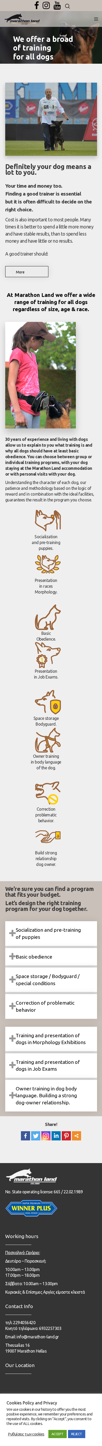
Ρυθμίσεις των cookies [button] (26, 1434)
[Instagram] (46, 5)
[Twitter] (35, 1135)
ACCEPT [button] (58, 1434)
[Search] (67, 6)
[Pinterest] (66, 1135)
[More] (76, 1135)
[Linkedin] (56, 1135)
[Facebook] (36, 5)
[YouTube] (57, 5)
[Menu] (94, 19)
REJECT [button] (76, 1434)
